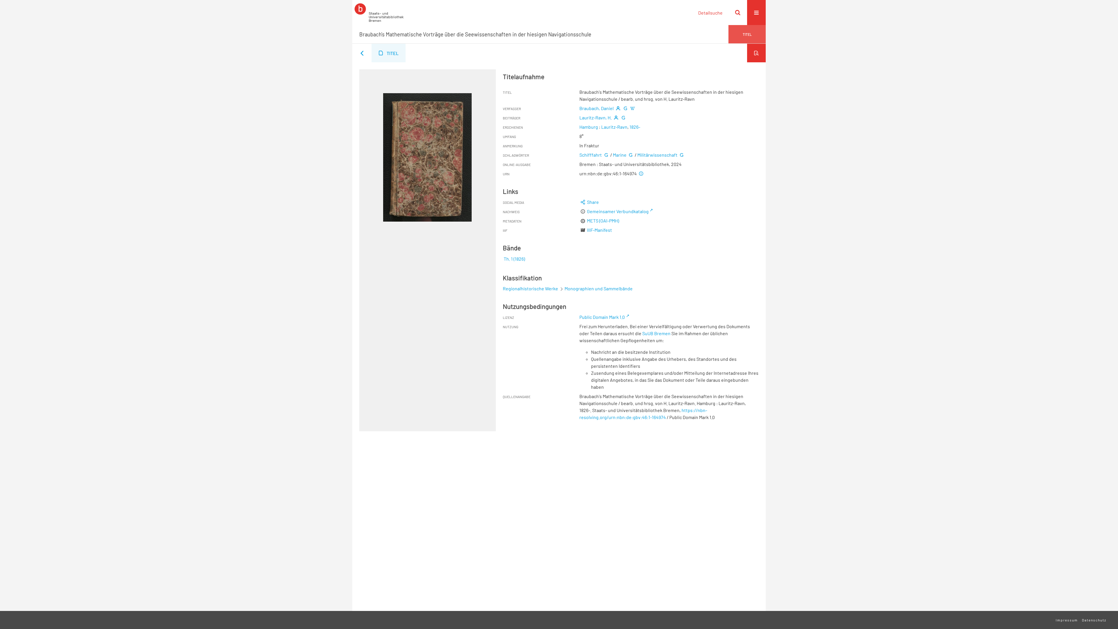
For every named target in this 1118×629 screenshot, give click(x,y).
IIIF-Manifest (599, 230)
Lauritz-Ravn (614, 127)
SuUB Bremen (656, 333)
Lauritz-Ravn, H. (595, 117)
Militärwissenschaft (657, 155)
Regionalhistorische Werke (531, 288)
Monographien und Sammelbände (599, 288)
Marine (620, 155)
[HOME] (379, 12)
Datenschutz (1094, 620)
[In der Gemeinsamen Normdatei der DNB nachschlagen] (625, 108)
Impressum (1067, 620)
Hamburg (588, 127)
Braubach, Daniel (596, 108)
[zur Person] (618, 108)
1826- (634, 127)
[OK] (737, 12)
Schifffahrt (590, 155)
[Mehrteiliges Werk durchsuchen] (756, 53)
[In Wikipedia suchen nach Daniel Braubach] (632, 108)
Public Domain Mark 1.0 (602, 317)
